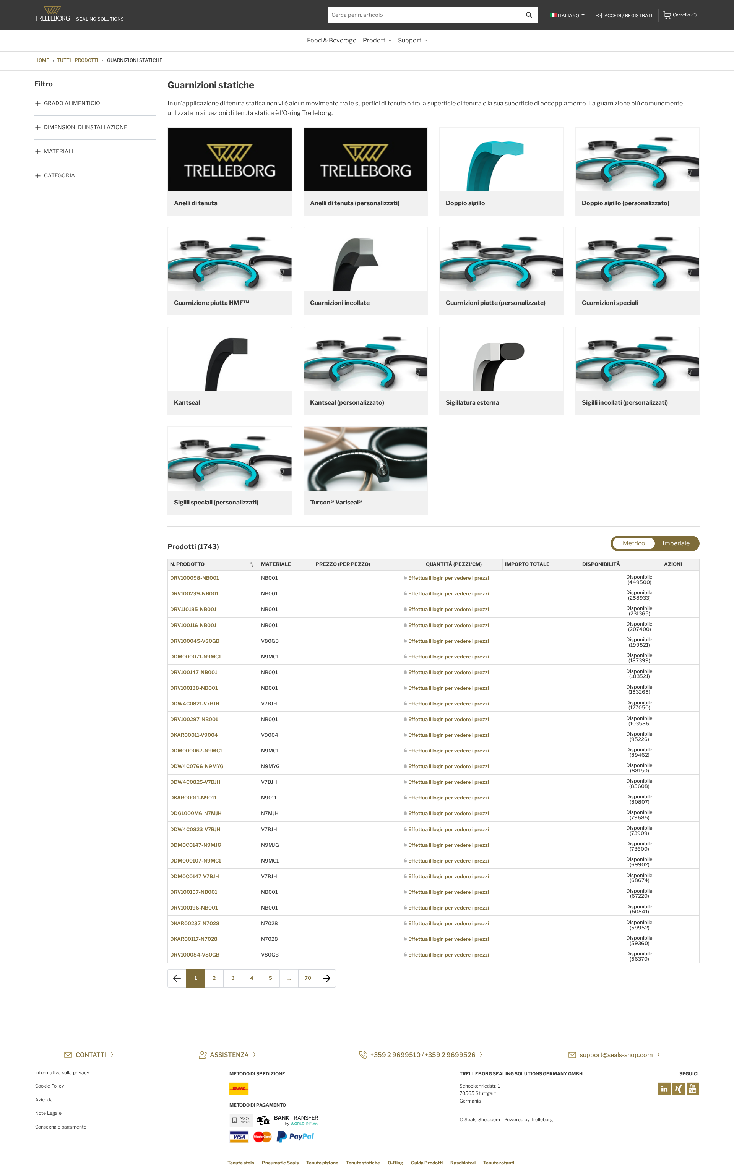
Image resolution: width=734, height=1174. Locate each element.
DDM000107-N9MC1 (195, 861)
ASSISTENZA (229, 1055)
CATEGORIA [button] (59, 175)
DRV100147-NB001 (193, 672)
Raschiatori (463, 1163)
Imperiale (676, 543)
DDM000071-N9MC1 (195, 656)
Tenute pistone (322, 1163)
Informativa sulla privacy (62, 1072)
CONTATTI (91, 1055)
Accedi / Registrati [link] (628, 15)
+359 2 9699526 (450, 1055)
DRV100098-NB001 (194, 578)
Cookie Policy (49, 1086)
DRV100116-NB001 (193, 625)
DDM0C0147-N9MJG (195, 845)
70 (308, 978)
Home (42, 60)
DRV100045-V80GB (194, 641)
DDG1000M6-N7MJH (196, 813)
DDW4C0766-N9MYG (197, 766)
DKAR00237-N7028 (194, 923)
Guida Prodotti (427, 1163)
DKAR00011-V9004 (194, 735)
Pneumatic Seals (280, 1163)
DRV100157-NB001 (193, 892)
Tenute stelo (240, 1163)
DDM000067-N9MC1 (196, 751)
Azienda (44, 1100)
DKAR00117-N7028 (194, 939)
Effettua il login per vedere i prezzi (448, 578)
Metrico (634, 543)
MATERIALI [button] (58, 151)
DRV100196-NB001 (194, 908)
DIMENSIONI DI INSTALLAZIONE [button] (85, 127)
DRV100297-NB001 (194, 719)
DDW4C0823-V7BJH (195, 829)
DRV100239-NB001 (194, 593)
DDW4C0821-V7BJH (194, 704)
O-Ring (395, 1163)
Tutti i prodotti (78, 60)
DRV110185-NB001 (193, 609)
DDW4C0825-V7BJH (195, 782)
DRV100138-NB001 (194, 688)
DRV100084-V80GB (194, 955)
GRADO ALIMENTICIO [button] (72, 103)
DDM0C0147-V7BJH (194, 876)
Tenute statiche (363, 1163)
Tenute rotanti (498, 1163)
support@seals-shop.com (616, 1055)
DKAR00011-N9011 (193, 798)
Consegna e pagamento (60, 1127)
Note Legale (48, 1113)
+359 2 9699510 (395, 1055)
